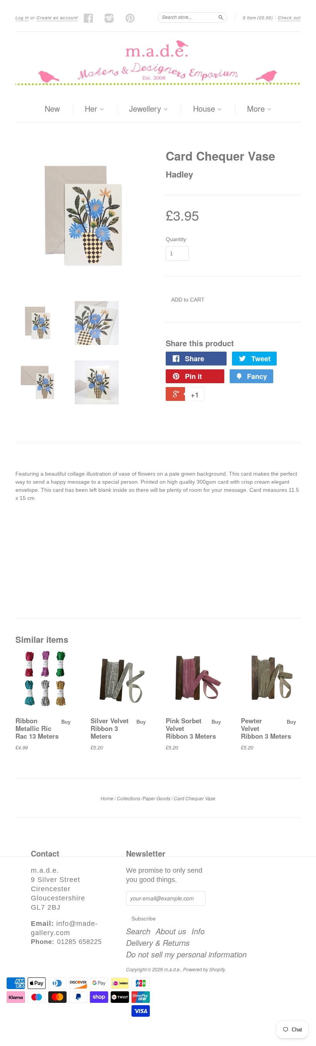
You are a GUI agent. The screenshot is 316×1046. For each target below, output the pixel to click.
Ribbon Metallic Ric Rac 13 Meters (37, 728)
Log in (22, 17)
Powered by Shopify (204, 969)
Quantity (176, 239)
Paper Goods (156, 798)
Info (198, 931)
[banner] (158, 64)
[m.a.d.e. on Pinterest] (130, 18)
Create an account (57, 17)
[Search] (221, 17)
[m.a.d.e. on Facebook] (89, 18)
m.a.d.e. (172, 969)
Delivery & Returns (158, 942)
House (205, 109)
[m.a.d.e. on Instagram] (109, 18)
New (52, 108)
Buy (66, 722)
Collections (128, 798)
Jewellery (146, 109)
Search (138, 931)
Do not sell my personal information (186, 954)
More (257, 109)
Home (107, 798)
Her (92, 109)
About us (171, 931)
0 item (258, 17)
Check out (289, 17)
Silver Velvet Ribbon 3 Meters (110, 728)
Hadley (179, 174)
